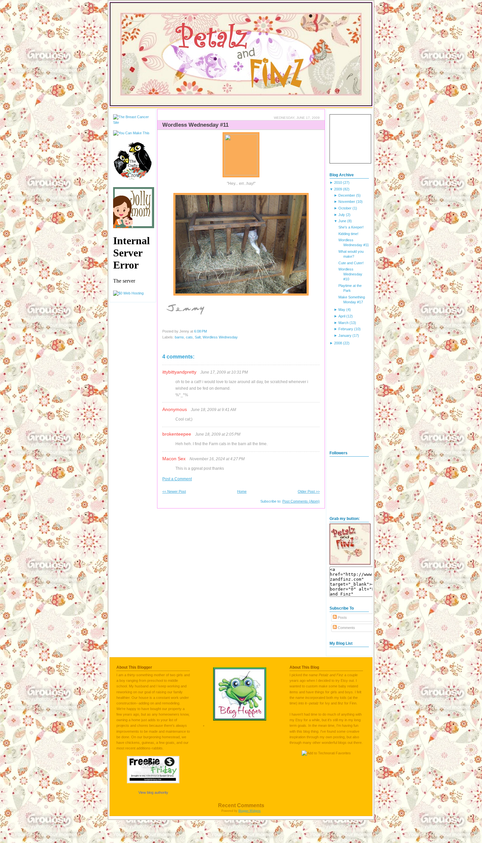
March (343, 323)
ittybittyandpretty (179, 372)
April (341, 316)
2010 (338, 182)
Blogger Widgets (249, 810)
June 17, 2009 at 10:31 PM (224, 372)
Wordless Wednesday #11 (195, 124)
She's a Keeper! (351, 227)
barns (179, 337)
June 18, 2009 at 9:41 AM (213, 409)
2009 (338, 189)
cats (189, 337)
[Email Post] (208, 331)
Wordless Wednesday (220, 337)
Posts (342, 617)
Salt (198, 337)
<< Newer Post (174, 491)
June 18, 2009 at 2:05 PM (217, 434)
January (344, 335)
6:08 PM (200, 331)
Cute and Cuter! (351, 263)
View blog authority (153, 792)
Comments (346, 628)
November (346, 202)
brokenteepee (176, 434)
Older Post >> (309, 491)
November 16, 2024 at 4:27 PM (217, 459)
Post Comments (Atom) (301, 501)
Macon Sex (174, 458)
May (341, 310)
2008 (338, 343)
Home (242, 491)
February (345, 329)
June (342, 221)
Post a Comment (177, 479)
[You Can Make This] (131, 133)
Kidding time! (348, 234)
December (346, 195)
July (341, 215)
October (344, 208)
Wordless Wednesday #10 (350, 274)
